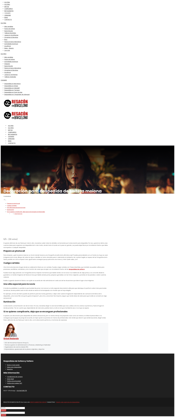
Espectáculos (8, 31)
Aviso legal (10, 379)
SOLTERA (7, 2)
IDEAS (6, 17)
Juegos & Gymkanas (11, 75)
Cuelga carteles (12, 205)
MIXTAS (6, 7)
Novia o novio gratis (13, 365)
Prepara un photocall (13, 203)
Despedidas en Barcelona (12, 84)
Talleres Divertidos (10, 33)
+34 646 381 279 (21, 391)
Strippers (7, 64)
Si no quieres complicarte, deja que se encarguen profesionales (26, 212)
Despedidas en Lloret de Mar (13, 92)
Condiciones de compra (15, 377)
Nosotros (10, 369)
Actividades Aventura (11, 44)
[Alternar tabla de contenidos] (4, 200)
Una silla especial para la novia (16, 207)
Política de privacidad (14, 381)
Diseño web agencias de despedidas (67, 402)
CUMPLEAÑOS (8, 9)
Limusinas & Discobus (11, 37)
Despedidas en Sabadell (12, 88)
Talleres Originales (10, 77)
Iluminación (10, 209)
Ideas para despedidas (14, 367)
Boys (5, 39)
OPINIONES (7, 15)
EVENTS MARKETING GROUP (38, 402)
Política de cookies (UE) (14, 383)
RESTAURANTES (8, 11)
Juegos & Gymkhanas (11, 35)
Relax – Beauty (9, 48)
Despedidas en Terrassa (12, 90)
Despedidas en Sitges (11, 86)
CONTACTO (8, 20)
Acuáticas (7, 46)
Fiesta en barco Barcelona (12, 42)
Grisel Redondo (18, 213)
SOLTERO (7, 4)
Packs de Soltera (9, 29)
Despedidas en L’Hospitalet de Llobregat (17, 94)
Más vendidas (8, 26)
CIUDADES (4, 80)
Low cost (7, 50)
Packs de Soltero (9, 59)
